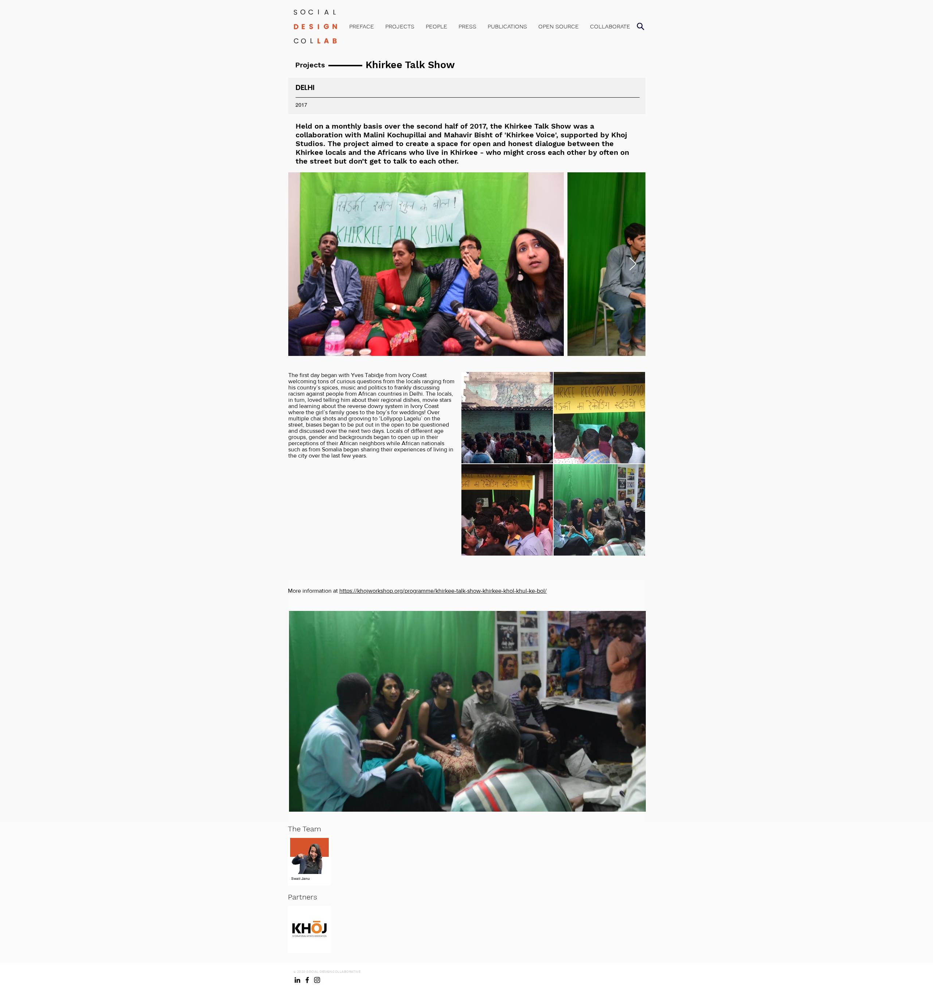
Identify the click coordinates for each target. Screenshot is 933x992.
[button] (640, 26)
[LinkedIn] (297, 980)
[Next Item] (633, 264)
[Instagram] (317, 980)
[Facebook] (307, 980)
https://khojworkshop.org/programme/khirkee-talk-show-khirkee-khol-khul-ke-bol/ (443, 591)
